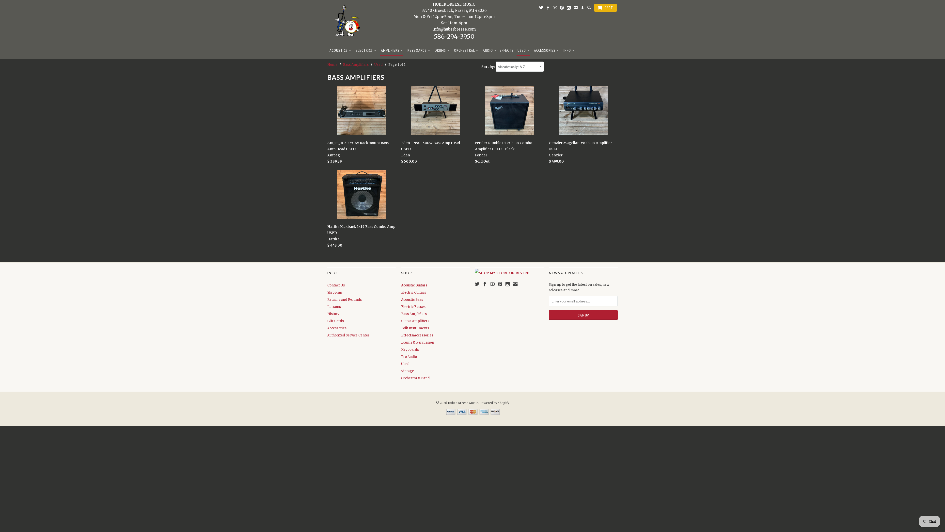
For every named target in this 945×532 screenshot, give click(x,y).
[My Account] (583, 9)
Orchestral (466, 50)
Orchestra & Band (415, 378)
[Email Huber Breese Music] (576, 9)
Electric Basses (413, 307)
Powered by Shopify (494, 403)
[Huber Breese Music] (345, 22)
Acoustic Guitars (414, 285)
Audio (489, 50)
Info (569, 50)
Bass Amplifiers (414, 314)
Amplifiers (392, 50)
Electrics (366, 50)
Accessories (546, 50)
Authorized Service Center (348, 335)
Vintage (407, 371)
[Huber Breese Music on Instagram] (569, 9)
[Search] (589, 9)
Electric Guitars (413, 292)
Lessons (334, 307)
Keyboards (419, 50)
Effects (507, 50)
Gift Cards (335, 321)
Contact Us (336, 285)
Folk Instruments (415, 328)
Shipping (334, 292)
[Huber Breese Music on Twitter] (541, 9)
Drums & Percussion (417, 342)
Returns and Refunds (344, 300)
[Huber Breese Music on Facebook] (548, 9)
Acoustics (340, 50)
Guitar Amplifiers (415, 321)
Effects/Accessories (417, 335)
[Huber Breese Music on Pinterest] (562, 9)
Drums (442, 50)
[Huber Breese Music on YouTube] (555, 9)
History (333, 314)
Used (523, 50)
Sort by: (488, 67)
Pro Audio (409, 357)
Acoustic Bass (412, 300)
